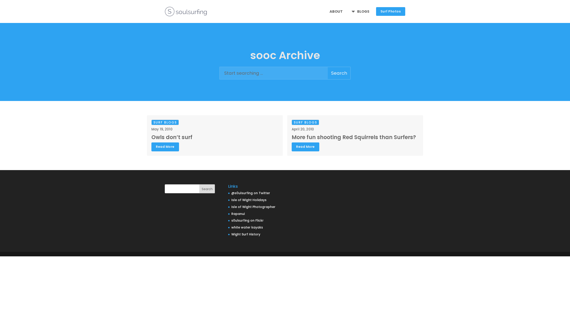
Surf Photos (391, 11)
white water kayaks (247, 227)
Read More (165, 146)
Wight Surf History (245, 234)
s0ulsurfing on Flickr (247, 220)
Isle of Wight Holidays (249, 200)
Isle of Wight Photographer (253, 207)
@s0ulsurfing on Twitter (250, 193)
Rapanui (238, 214)
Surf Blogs (165, 122)
